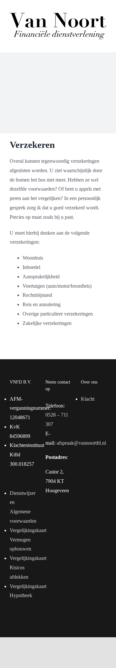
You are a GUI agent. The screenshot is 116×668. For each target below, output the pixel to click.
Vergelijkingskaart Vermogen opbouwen (22, 540)
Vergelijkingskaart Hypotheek (22, 591)
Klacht (87, 399)
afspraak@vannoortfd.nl (81, 443)
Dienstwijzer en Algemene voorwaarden (22, 507)
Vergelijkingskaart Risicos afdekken (22, 567)
